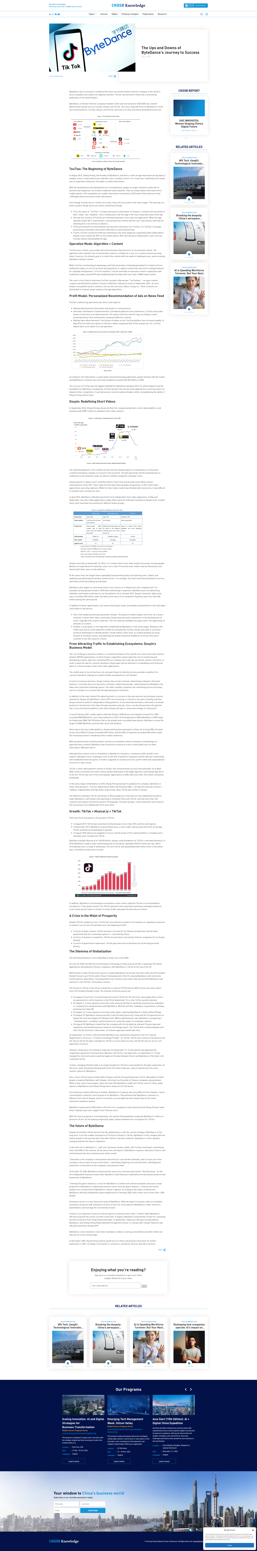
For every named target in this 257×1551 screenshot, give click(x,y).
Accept (229, 1545)
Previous (186, 1389)
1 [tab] (186, 138)
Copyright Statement (200, 1541)
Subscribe (93, 1510)
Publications (148, 14)
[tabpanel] (189, 116)
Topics (91, 14)
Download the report (188, 130)
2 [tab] (189, 138)
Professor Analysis (130, 14)
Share (111, 76)
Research (162, 14)
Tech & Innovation (56, 76)
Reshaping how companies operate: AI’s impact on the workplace (189, 1327)
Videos (115, 14)
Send (144, 1286)
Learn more (74, 1461)
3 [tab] (192, 138)
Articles (104, 14)
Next (191, 1389)
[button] (253, 1530)
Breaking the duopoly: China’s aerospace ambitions (189, 218)
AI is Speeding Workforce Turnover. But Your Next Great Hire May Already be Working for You (189, 275)
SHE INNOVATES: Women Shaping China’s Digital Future (189, 123)
